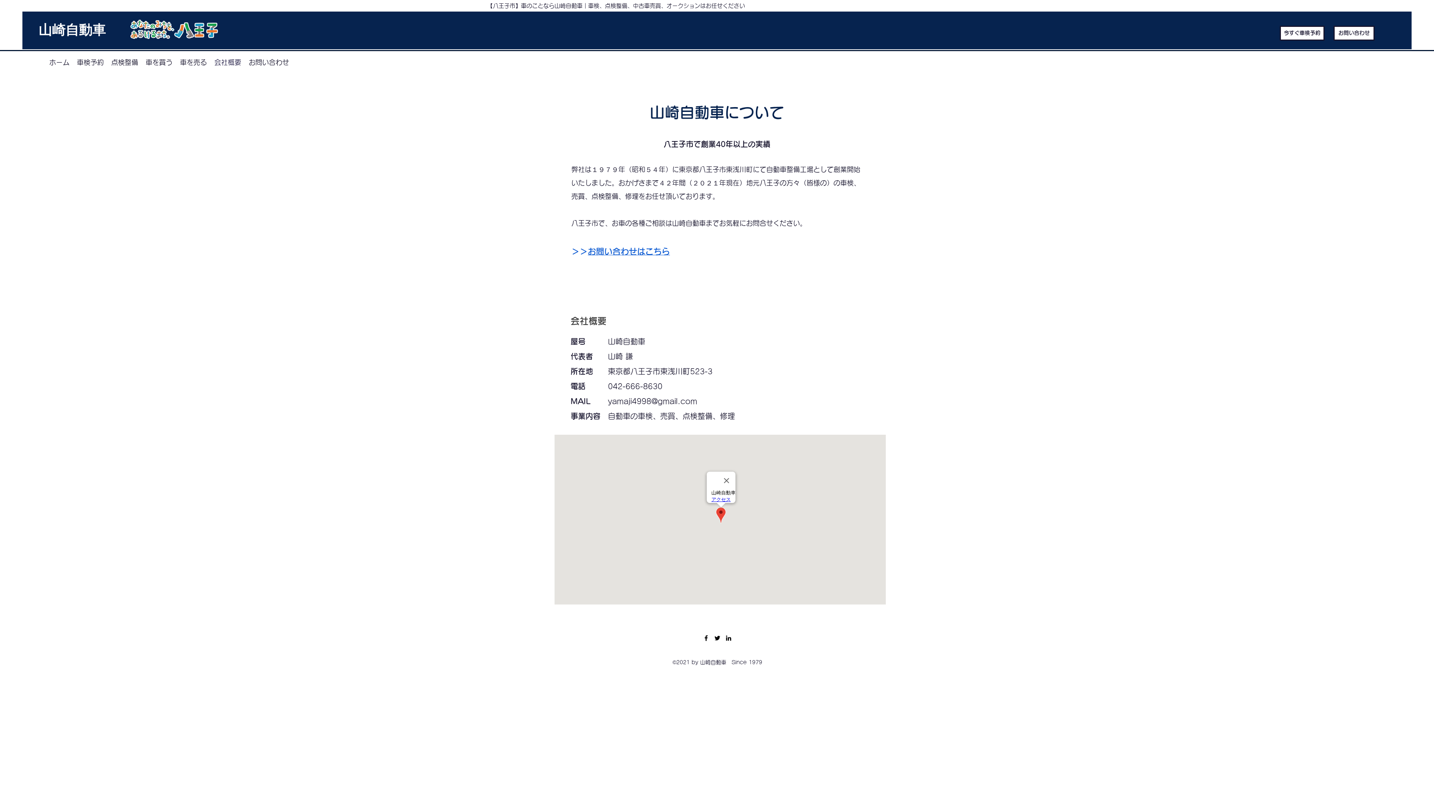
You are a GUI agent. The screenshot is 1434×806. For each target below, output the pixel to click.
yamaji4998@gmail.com (652, 401)
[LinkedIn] (728, 638)
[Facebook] (706, 638)
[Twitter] (717, 638)
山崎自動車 (72, 31)
